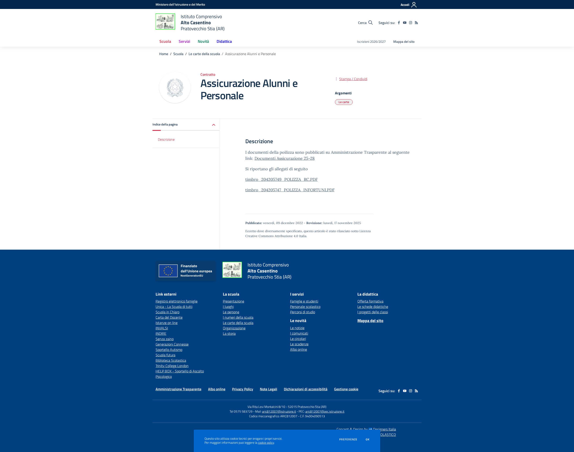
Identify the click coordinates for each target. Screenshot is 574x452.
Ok (368, 439)
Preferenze (348, 439)
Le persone (231, 312)
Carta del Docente (169, 317)
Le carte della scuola (204, 53)
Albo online (298, 349)
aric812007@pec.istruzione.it (324, 411)
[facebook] (399, 23)
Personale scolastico (305, 306)
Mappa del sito (404, 41)
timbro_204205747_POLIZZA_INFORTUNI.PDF (290, 189)
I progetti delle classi (372, 312)
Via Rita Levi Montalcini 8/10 (266, 406)
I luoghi (228, 306)
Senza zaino (165, 339)
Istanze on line (167, 322)
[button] (186, 125)
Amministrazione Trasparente (178, 389)
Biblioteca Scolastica (171, 360)
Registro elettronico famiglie (177, 301)
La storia (229, 333)
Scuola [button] (165, 41)
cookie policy (266, 442)
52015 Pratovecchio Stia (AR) (307, 406)
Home (163, 53)
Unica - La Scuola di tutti (174, 306)
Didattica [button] (224, 41)
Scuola (178, 53)
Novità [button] (203, 41)
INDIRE (161, 333)
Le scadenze (299, 344)
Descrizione (166, 139)
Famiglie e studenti (304, 301)
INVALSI (162, 328)
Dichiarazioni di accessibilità (305, 389)
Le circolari (298, 338)
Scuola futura (165, 355)
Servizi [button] (184, 41)
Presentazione (233, 301)
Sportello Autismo (169, 349)
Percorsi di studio (302, 312)
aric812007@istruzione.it (279, 411)
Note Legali (268, 389)
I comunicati (299, 333)
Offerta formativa (370, 301)
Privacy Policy (242, 389)
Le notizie (297, 328)
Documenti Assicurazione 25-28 (284, 158)
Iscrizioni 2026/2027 (371, 41)
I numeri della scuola (238, 317)
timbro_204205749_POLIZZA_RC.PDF (281, 179)
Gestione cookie (346, 389)
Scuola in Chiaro (167, 312)
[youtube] (405, 23)
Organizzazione (234, 328)
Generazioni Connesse (172, 344)
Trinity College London (172, 365)
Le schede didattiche (372, 306)
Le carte (344, 101)
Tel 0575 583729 (241, 411)
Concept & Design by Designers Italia (366, 429)
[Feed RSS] (416, 23)
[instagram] (411, 23)
